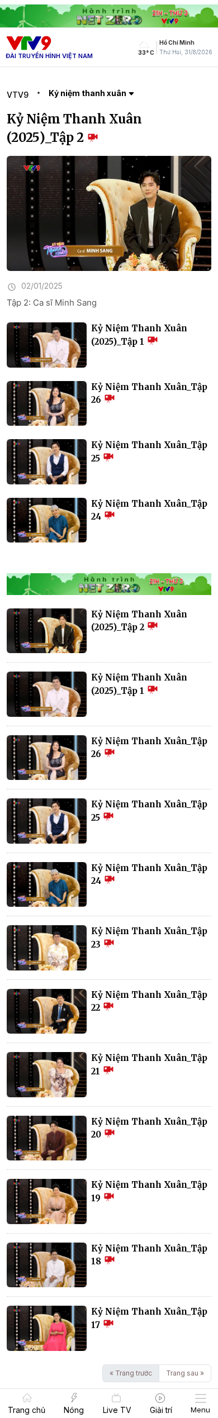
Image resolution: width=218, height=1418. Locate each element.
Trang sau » (185, 1373)
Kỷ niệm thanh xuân (88, 93)
